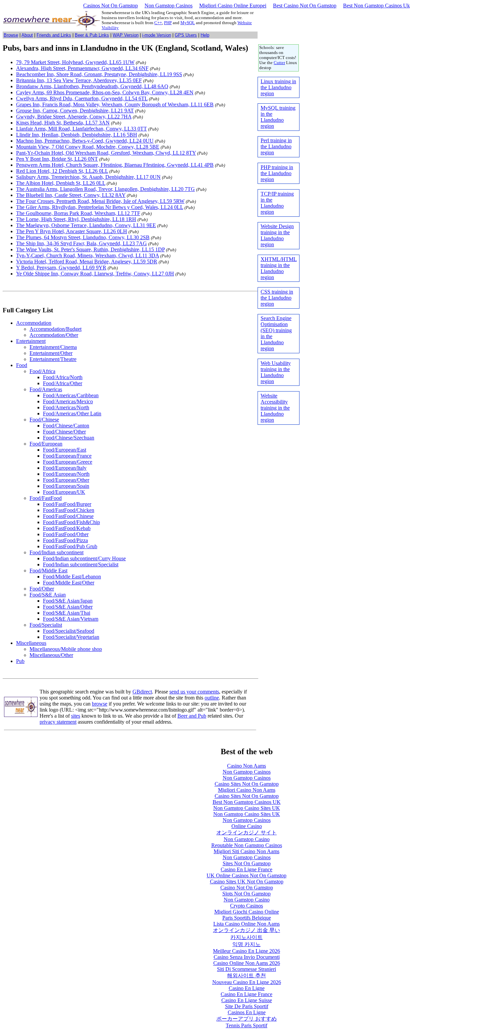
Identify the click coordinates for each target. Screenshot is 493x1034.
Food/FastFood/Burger (67, 504)
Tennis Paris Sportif (246, 1025)
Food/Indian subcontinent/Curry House (84, 558)
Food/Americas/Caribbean (71, 395)
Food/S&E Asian (48, 595)
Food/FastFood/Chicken (68, 510)
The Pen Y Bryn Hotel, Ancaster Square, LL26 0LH (71, 231)
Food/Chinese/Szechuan (68, 438)
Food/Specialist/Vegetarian (71, 637)
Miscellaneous (31, 643)
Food (21, 365)
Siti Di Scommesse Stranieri (246, 969)
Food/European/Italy (65, 468)
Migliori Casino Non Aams (246, 790)
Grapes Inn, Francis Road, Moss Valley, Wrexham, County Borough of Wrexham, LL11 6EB (115, 104)
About (27, 35)
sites (75, 716)
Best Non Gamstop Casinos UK (247, 802)
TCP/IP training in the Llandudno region (277, 203)
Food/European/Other (66, 480)
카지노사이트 (246, 937)
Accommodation (33, 323)
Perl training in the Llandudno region (276, 146)
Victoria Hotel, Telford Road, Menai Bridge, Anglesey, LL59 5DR (86, 261)
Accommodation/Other (54, 335)
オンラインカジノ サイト (246, 832)
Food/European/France (67, 456)
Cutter (279, 62)
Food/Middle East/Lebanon (72, 576)
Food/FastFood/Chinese (68, 516)
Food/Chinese (44, 419)
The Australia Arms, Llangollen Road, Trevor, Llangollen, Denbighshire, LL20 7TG (105, 189)
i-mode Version (156, 35)
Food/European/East (64, 450)
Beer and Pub (191, 716)
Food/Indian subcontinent (57, 552)
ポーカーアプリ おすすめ (246, 1019)
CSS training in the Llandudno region (277, 298)
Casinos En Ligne (247, 1012)
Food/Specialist (46, 625)
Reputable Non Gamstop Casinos (246, 845)
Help (205, 35)
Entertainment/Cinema (53, 347)
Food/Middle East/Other (68, 582)
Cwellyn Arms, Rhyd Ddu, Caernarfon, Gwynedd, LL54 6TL (82, 98)
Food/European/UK (64, 492)
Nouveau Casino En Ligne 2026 (246, 982)
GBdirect (142, 691)
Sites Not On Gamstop (247, 863)
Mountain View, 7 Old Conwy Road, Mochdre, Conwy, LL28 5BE (87, 147)
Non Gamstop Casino (247, 839)
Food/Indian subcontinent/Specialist (80, 564)
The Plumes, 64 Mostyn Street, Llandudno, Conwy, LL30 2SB (83, 237)
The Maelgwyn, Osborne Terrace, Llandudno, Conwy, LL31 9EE (86, 225)
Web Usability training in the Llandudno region (276, 372)
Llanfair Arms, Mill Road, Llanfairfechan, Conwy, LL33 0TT (81, 129)
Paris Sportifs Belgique (246, 918)
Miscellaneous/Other (51, 655)
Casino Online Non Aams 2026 (246, 963)
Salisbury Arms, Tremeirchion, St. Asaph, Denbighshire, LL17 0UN (88, 177)
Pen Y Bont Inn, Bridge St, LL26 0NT (57, 159)
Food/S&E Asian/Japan (68, 601)
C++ (158, 22)
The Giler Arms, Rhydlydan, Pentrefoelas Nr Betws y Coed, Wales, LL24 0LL (99, 207)
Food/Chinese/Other (64, 431)
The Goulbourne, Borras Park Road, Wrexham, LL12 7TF (78, 213)
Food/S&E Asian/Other (68, 607)
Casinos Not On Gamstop (110, 5)
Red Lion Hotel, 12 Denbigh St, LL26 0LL (62, 171)
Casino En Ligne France (246, 869)
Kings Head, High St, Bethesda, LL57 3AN (63, 122)
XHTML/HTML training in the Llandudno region (279, 268)
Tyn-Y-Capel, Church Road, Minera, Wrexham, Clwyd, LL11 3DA (87, 255)
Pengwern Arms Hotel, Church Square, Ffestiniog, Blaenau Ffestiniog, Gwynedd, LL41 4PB (115, 165)
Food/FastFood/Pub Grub (70, 546)
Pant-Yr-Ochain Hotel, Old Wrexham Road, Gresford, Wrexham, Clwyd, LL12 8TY (106, 153)
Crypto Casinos (246, 906)
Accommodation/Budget (55, 329)
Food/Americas (46, 389)
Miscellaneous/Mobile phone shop (66, 649)
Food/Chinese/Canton (66, 425)
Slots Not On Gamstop (246, 893)
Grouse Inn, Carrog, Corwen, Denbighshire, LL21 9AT (75, 110)
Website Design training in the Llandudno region (277, 235)
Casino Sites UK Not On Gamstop (246, 881)
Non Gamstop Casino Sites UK (246, 808)
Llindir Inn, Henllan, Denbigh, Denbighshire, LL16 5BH (76, 135)
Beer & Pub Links (92, 35)
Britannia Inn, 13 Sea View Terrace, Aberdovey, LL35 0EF (79, 80)
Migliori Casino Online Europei (232, 5)
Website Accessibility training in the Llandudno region (275, 408)
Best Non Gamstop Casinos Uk (376, 5)
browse (99, 704)
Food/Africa (42, 371)
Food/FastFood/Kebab (67, 528)
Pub (20, 661)
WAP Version (126, 35)
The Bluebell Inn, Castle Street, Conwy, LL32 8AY (70, 195)
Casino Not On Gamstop (246, 887)
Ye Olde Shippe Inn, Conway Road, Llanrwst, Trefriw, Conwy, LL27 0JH (95, 273)
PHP (168, 22)
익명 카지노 (246, 944)
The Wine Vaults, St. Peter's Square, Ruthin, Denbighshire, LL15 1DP (90, 249)
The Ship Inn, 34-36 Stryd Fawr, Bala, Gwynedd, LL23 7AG (81, 243)
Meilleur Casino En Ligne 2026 (246, 951)
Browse (11, 35)
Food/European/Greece (67, 462)
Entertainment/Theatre (53, 359)
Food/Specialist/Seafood (68, 631)
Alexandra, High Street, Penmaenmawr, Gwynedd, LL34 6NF (82, 68)
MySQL (187, 22)
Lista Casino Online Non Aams (246, 924)
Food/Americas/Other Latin (72, 413)
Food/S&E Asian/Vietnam (70, 619)
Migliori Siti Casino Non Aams (246, 851)
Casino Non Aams (246, 766)
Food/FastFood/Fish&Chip (71, 522)
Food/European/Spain (66, 486)
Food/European (46, 444)
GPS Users (186, 35)
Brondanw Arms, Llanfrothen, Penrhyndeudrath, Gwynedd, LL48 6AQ (92, 86)
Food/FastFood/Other (66, 534)
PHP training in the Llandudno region (277, 173)
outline (212, 698)
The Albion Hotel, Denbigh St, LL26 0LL (60, 183)
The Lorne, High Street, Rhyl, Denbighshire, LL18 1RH (76, 219)
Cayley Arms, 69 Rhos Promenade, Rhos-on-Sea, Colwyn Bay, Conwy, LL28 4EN (105, 92)
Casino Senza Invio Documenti (247, 957)
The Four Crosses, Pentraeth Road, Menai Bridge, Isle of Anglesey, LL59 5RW (100, 201)
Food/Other (42, 588)
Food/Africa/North (63, 377)
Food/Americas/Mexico (68, 401)
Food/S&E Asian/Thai (66, 613)
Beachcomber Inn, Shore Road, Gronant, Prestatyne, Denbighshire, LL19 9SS (99, 74)
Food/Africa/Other (62, 383)
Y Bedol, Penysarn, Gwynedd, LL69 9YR (61, 267)
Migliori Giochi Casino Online (246, 912)
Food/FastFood (46, 498)
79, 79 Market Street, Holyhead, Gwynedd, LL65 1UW (75, 62)
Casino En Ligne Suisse (246, 1000)
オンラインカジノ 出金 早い (246, 930)
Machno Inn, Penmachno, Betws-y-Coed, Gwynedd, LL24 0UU (85, 141)
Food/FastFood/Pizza (65, 540)
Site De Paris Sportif (246, 1006)
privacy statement (58, 722)
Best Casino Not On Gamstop (304, 5)
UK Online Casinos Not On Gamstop (246, 875)
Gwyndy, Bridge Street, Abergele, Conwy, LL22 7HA (73, 116)
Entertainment (31, 341)
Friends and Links (54, 35)
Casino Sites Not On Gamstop (247, 784)
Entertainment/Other (51, 353)
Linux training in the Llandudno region (278, 87)
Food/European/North (66, 474)
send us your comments (194, 691)
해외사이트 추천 (246, 975)
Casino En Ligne (247, 988)
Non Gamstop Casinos (169, 5)
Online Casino (246, 826)
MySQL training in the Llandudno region (278, 117)
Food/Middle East (48, 570)
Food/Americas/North (66, 407)
